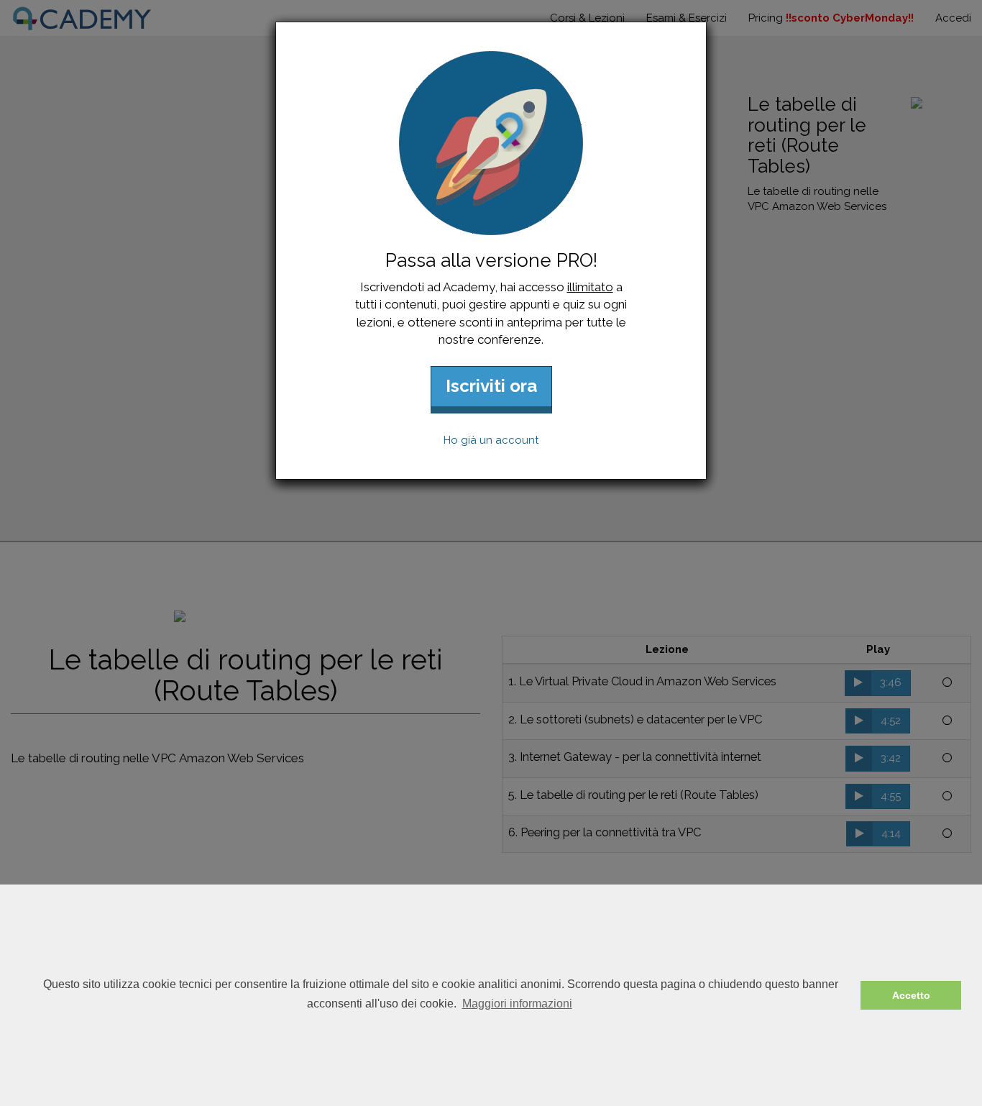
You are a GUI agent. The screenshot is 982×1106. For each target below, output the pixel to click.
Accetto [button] (911, 995)
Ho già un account (491, 440)
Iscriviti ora (491, 385)
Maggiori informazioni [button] (517, 1003)
